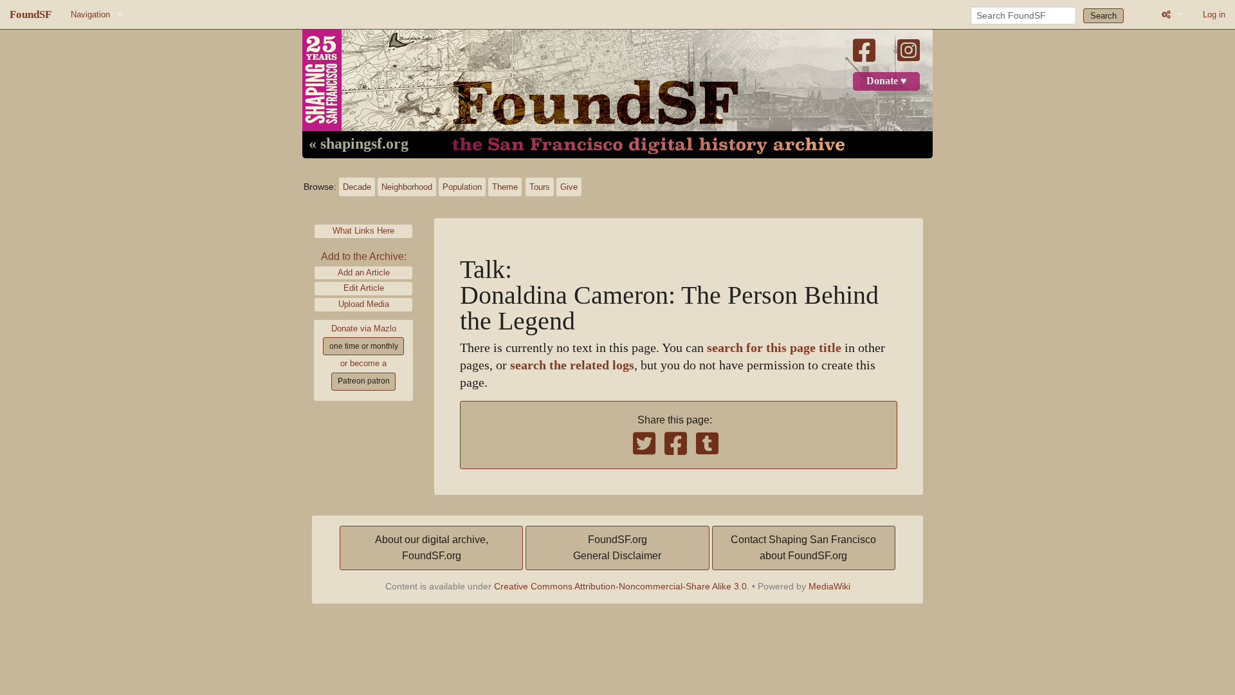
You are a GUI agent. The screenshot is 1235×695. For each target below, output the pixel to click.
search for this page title (774, 347)
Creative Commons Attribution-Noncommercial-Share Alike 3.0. (621, 586)
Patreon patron (364, 381)
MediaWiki (829, 586)
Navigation (90, 14)
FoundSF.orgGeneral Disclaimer (617, 548)
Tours (539, 187)
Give (569, 187)
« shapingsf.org (358, 144)
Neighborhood (406, 187)
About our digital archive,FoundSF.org (431, 548)
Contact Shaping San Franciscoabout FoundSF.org (803, 548)
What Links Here (363, 231)
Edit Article (363, 288)
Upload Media (363, 304)
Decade (357, 187)
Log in (1214, 14)
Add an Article (364, 272)
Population (462, 187)
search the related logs (572, 365)
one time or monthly (363, 346)
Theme (505, 187)
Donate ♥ (886, 81)
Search (1103, 16)
